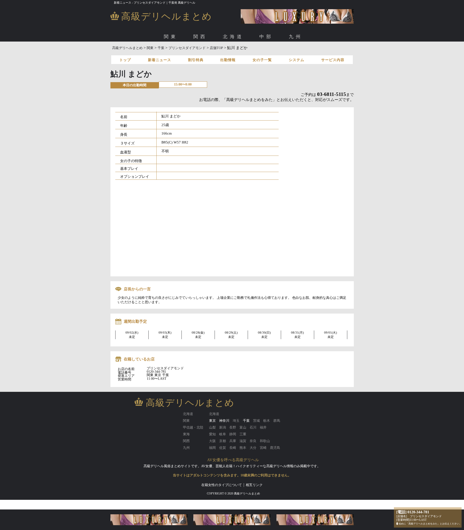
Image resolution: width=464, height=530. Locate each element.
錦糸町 (301, 53)
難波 (163, 53)
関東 (171, 36)
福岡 (142, 53)
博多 (153, 53)
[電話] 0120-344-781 (412, 512)
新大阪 (176, 53)
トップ (125, 60)
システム (296, 60)
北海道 (233, 36)
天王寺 (201, 53)
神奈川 (224, 421)
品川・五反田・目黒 (234, 53)
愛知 (142, 53)
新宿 (257, 53)
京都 (221, 53)
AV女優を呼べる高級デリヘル (233, 460)
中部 (266, 36)
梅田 (153, 53)
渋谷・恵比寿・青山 (165, 53)
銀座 (212, 53)
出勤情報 (228, 60)
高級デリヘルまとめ (127, 48)
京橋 (189, 53)
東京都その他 (331, 53)
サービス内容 (332, 60)
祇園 (232, 53)
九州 (296, 36)
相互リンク (254, 485)
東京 (142, 53)
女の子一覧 (262, 60)
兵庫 (243, 53)
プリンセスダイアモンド (187, 48)
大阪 (142, 53)
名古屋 (155, 53)
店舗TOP (216, 48)
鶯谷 (313, 53)
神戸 (254, 53)
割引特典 (195, 60)
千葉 (161, 48)
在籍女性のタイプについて (221, 485)
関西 (200, 36)
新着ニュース (159, 60)
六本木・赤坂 (194, 53)
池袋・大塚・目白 (278, 53)
